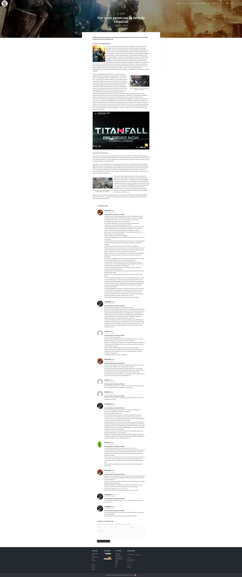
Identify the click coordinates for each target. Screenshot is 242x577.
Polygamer (178, 3)
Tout (221, 3)
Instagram (94, 565)
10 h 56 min (112, 333)
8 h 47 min (112, 444)
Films (209, 3)
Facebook (93, 569)
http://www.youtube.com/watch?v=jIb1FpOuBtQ (115, 488)
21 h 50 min (112, 496)
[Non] (240, 575)
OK (135, 575)
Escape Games (202, 3)
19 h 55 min (112, 472)
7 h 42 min (112, 405)
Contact (93, 560)
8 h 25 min (112, 303)
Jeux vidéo (185, 3)
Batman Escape (130, 560)
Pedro (128, 566)
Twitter (93, 567)
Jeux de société (193, 3)
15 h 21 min (112, 393)
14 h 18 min (112, 381)
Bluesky (93, 564)
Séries (213, 3)
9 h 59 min (112, 508)
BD (217, 3)
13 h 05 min (112, 361)
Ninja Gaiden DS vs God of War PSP (135, 554)
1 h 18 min (112, 212)
